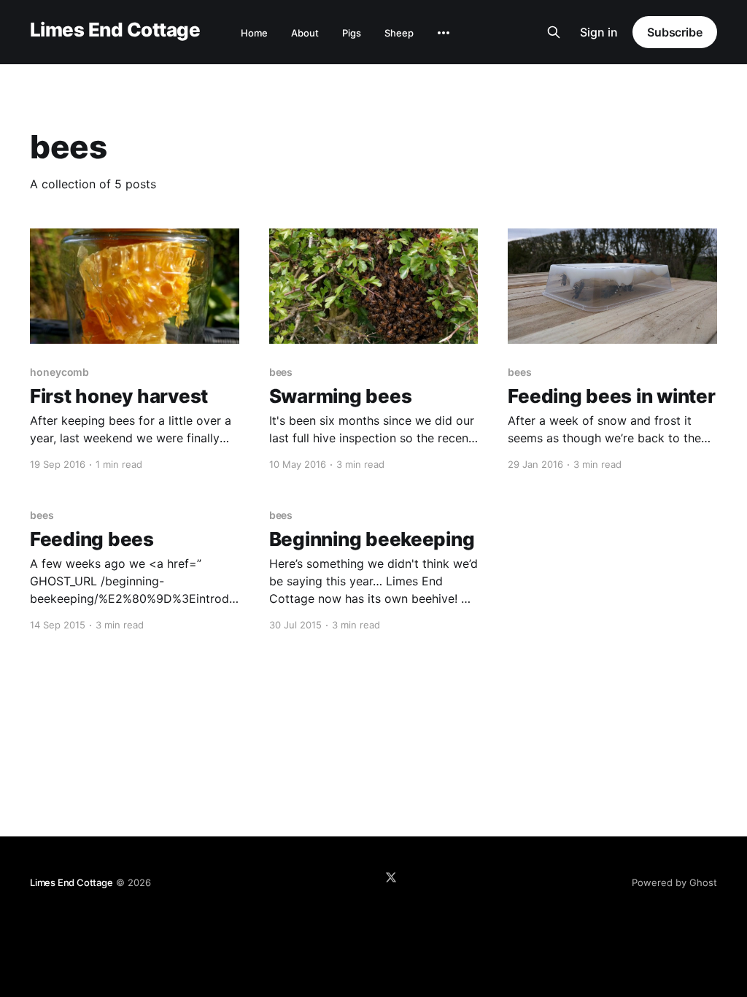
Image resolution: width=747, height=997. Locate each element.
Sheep (399, 33)
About (305, 33)
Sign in (599, 32)
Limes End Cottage (115, 30)
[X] (391, 877)
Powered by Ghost (674, 882)
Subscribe (675, 32)
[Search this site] (553, 32)
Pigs (351, 33)
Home (254, 33)
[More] (443, 33)
